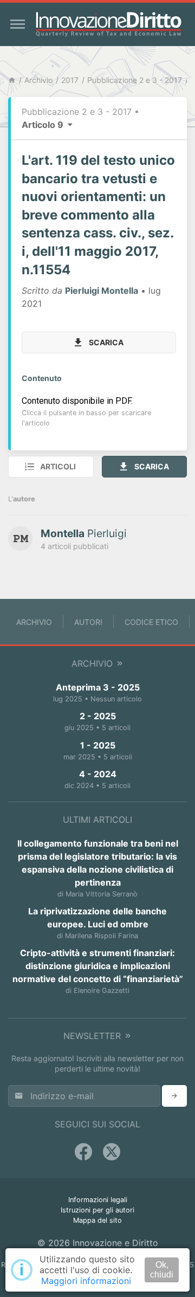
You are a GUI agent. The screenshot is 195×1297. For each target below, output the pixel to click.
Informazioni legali (97, 1200)
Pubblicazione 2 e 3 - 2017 (134, 80)
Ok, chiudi (161, 1269)
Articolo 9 (44, 124)
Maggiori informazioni (86, 1280)
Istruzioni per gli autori (97, 1210)
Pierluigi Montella (101, 290)
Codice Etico (151, 622)
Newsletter (93, 1035)
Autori (88, 622)
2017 (70, 80)
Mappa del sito (97, 1220)
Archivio (38, 80)
